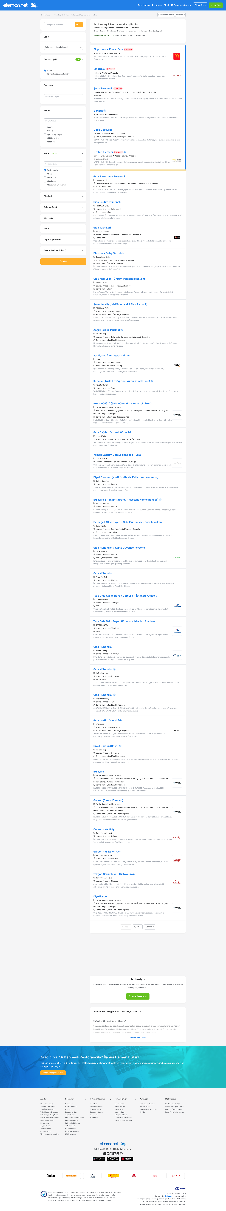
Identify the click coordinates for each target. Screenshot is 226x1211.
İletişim (142, 1112)
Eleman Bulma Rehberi (123, 1120)
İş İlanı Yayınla (120, 1104)
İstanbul (111, 35)
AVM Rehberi (70, 1126)
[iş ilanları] (20, 5)
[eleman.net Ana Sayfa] (41, 15)
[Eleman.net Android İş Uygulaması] (99, 1159)
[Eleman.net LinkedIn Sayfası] (114, 1154)
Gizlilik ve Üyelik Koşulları (174, 1109)
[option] (50, 1175)
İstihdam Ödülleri (121, 1115)
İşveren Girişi (120, 1112)
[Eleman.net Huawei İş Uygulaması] (127, 1159)
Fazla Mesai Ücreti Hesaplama (47, 1121)
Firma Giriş (200, 5)
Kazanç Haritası (71, 1112)
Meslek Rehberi (71, 1107)
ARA (64, 261)
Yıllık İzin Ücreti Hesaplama (50, 1112)
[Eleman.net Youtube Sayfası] (118, 1154)
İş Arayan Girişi (161, 5)
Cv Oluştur (94, 1115)
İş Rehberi (69, 1104)
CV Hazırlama (45, 1131)
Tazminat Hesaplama (48, 1107)
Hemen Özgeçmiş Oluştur (53, 1073)
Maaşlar (68, 1109)
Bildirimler (94, 1118)
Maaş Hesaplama (46, 1104)
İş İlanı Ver (215, 5)
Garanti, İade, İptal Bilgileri (174, 1107)
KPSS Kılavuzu (70, 1134)
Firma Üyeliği (120, 1107)
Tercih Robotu (45, 1129)
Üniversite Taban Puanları (74, 1118)
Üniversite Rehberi (72, 1120)
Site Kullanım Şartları (172, 1104)
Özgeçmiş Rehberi (72, 1131)
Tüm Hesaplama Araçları (49, 1134)
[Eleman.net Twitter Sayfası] (108, 1154)
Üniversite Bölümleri (72, 1123)
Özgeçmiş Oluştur (182, 5)
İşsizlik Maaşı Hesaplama (49, 1118)
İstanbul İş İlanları (96, 1107)
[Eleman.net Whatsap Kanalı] (121, 1154)
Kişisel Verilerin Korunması (174, 1112)
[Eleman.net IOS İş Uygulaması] (113, 1159)
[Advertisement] (63, 288)
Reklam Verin (144, 1107)
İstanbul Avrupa (100, 35)
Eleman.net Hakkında (147, 1104)
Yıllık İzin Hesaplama (47, 1109)
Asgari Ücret (45, 1126)
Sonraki (149, 927)
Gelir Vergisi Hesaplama (49, 1115)
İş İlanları (145, 5)
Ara (79, 25)
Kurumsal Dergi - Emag (148, 1109)
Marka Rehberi (70, 1129)
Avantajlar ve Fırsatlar (123, 1118)
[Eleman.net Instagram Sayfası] (111, 1154)
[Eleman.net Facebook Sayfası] (104, 1154)
